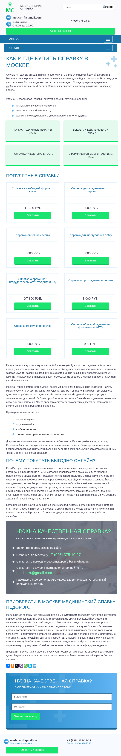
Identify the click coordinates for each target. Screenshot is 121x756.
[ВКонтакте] (8, 666)
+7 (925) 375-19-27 (80, 20)
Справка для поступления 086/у (90, 235)
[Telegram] (34, 666)
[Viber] (21, 666)
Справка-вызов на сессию (32, 235)
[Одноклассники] (12, 666)
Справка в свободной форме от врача (33, 190)
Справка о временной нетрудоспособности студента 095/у (32, 280)
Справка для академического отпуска (90, 190)
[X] (17, 666)
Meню (14, 39)
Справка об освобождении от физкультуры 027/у (90, 326)
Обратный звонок (60, 30)
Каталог (15, 48)
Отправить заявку (25, 716)
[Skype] (30, 666)
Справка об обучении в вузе (32, 325)
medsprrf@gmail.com (27, 17)
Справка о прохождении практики (90, 280)
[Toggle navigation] (108, 39)
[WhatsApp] (26, 666)
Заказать (33, 215)
